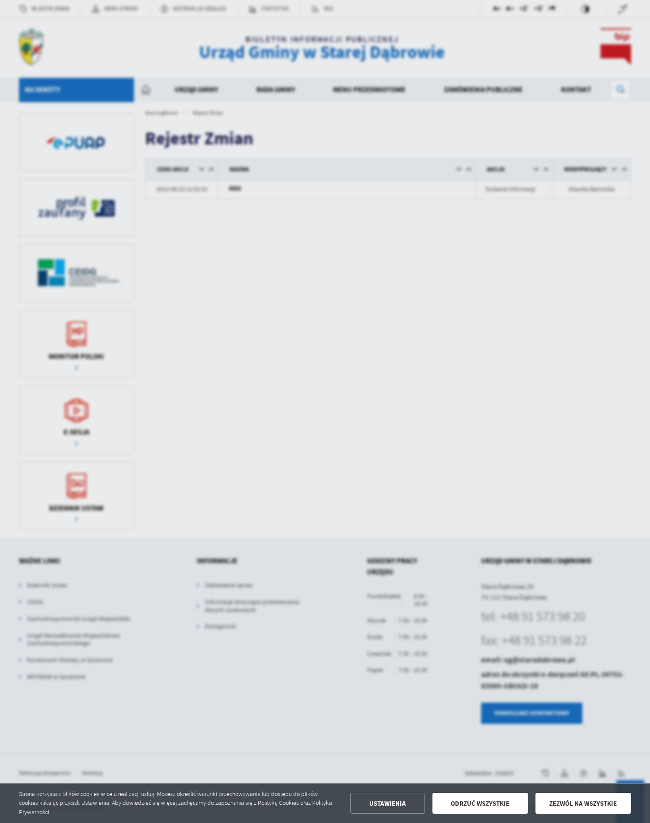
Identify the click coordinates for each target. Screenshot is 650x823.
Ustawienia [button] (387, 803)
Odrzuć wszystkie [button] (480, 803)
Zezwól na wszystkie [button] (583, 803)
